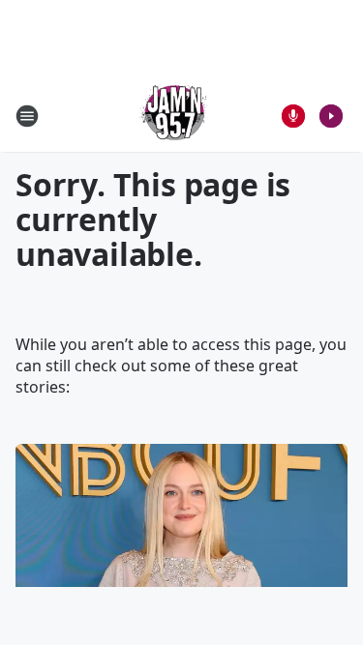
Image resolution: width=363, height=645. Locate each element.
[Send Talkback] (293, 116)
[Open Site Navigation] (27, 116)
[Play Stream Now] (331, 116)
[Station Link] (175, 115)
